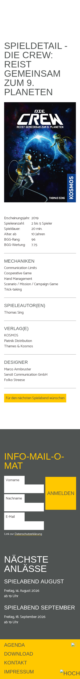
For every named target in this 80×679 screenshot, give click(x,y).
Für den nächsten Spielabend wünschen (35, 398)
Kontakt (15, 662)
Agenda (14, 645)
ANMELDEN (60, 493)
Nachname (14, 498)
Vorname (12, 480)
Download (18, 654)
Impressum (19, 671)
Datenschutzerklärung (28, 534)
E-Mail (10, 517)
